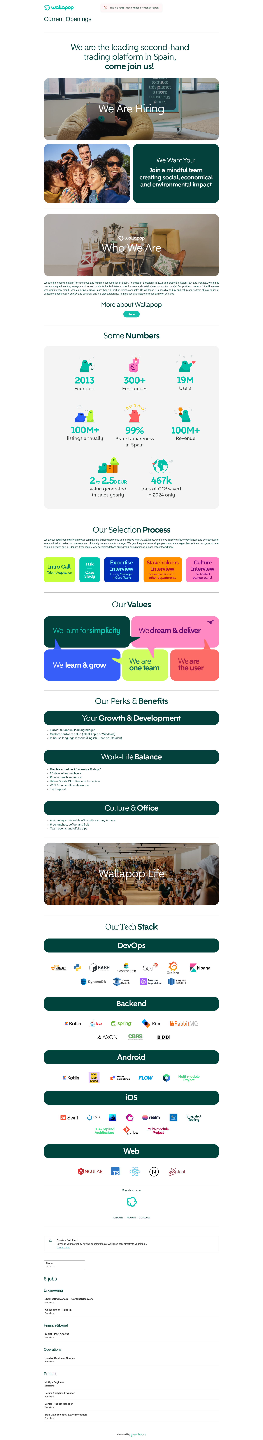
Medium (131, 1217)
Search (49, 1263)
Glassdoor (144, 1217)
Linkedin (118, 1217)
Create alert (63, 1247)
